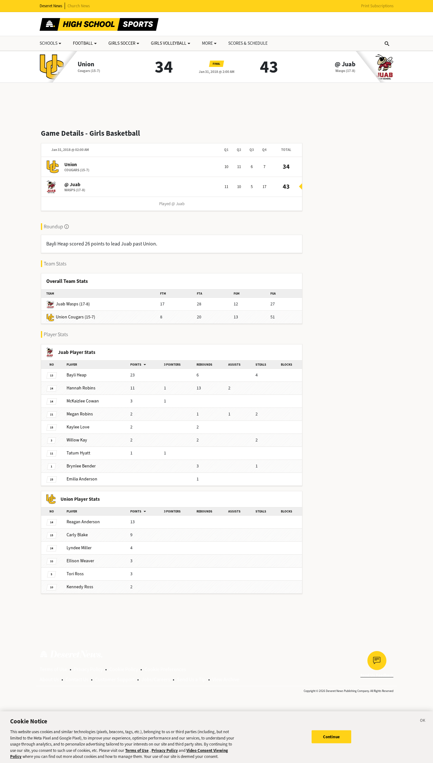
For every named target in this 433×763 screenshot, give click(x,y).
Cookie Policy (123, 669)
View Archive (225, 679)
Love (78, 427)
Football (83, 43)
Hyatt (78, 453)
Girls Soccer (121, 43)
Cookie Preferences (165, 669)
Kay (77, 440)
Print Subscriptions (377, 6)
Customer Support (115, 679)
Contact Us (77, 679)
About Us (49, 679)
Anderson (82, 479)
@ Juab (345, 64)
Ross (75, 574)
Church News (79, 6)
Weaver (80, 561)
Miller (79, 548)
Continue (331, 736)
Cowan (83, 401)
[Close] (423, 721)
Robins (81, 388)
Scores (248, 43)
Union (86, 64)
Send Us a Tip (191, 679)
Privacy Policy (88, 669)
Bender (81, 466)
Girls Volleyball (168, 43)
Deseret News (51, 6)
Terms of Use (53, 669)
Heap (77, 375)
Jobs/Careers (155, 679)
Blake (77, 535)
